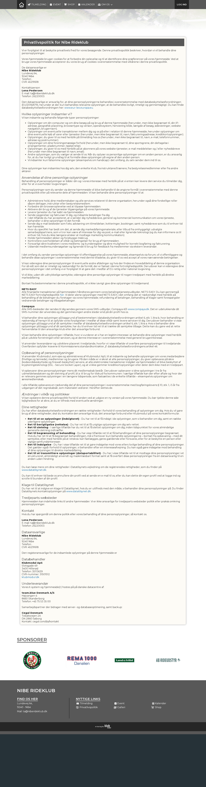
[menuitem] (21, 4)
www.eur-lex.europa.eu (78, 107)
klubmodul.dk (30, 577)
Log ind (182, 4)
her (62, 294)
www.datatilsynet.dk (34, 470)
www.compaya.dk (138, 309)
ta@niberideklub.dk (35, 711)
